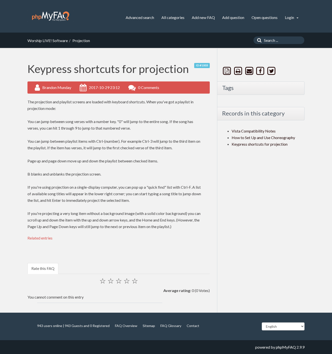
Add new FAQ (203, 17)
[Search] (258, 40)
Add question (233, 17)
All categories (172, 17)
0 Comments (148, 87)
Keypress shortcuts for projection (260, 144)
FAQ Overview (126, 326)
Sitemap (149, 326)
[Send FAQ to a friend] (249, 71)
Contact (193, 326)
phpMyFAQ (286, 347)
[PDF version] (227, 71)
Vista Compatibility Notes (254, 131)
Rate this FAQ (42, 268)
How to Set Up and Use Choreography (263, 137)
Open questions (265, 17)
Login (290, 17)
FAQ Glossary (170, 326)
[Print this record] (238, 71)
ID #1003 (202, 65)
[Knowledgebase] (50, 16)
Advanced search (140, 17)
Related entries (39, 238)
